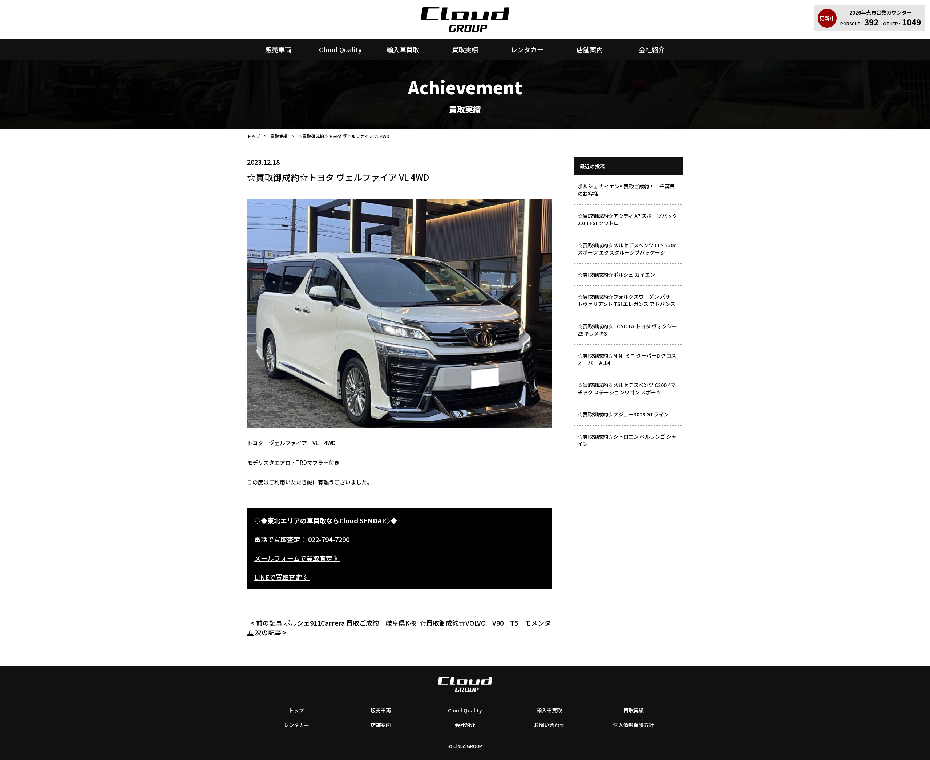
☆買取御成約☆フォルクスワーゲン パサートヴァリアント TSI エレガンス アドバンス (626, 300)
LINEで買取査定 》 (282, 577)
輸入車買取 (403, 49)
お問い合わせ (549, 724)
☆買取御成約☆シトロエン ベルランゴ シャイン (627, 440)
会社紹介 (652, 49)
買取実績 (465, 49)
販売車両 (278, 49)
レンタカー (527, 49)
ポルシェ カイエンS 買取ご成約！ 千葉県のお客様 (626, 190)
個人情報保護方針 (633, 724)
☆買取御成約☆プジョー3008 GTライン (623, 414)
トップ (253, 136)
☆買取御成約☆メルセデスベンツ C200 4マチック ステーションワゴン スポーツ (627, 388)
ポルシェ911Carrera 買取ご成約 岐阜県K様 (350, 622)
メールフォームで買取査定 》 (297, 558)
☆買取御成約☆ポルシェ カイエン (616, 274)
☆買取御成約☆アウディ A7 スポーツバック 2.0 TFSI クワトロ (627, 219)
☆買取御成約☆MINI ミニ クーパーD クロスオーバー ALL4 (627, 359)
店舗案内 (590, 49)
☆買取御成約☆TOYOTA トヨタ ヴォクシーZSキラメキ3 (627, 329)
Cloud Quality (340, 49)
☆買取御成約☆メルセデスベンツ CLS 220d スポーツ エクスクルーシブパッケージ (627, 248)
